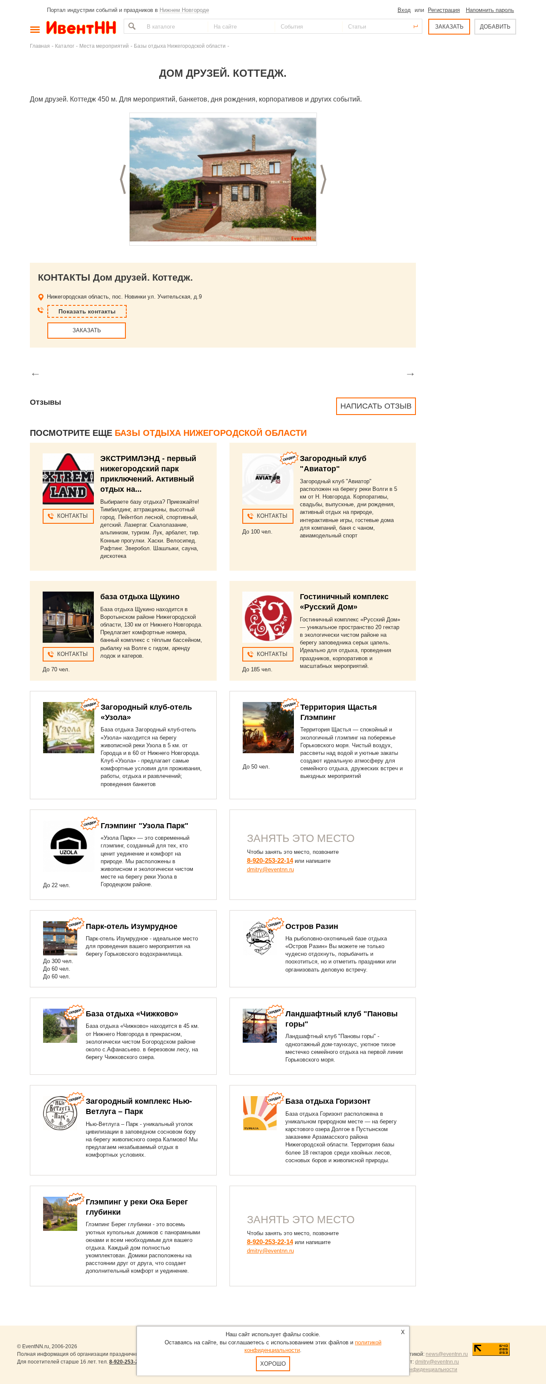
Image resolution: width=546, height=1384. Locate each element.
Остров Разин (311, 926)
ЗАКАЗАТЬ (449, 26)
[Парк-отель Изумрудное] (60, 938)
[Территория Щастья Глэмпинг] (268, 727)
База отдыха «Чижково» (132, 1014)
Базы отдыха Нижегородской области (180, 46)
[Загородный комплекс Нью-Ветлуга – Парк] (60, 1113)
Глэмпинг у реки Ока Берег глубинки (137, 1207)
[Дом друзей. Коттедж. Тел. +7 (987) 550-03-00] (223, 179)
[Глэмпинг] (68, 846)
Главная (40, 46)
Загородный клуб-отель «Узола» (146, 712)
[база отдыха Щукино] (68, 617)
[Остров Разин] (260, 938)
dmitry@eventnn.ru (270, 869)
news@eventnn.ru (447, 1354)
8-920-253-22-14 (270, 860)
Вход (404, 10)
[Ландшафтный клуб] (260, 1026)
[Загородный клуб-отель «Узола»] (68, 727)
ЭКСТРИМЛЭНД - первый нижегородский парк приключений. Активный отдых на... (148, 473)
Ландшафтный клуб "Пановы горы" (341, 1019)
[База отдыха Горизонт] (260, 1113)
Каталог (64, 46)
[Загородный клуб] (267, 479)
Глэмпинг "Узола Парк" (145, 825)
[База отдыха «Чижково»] (60, 1026)
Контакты (72, 516)
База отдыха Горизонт (328, 1101)
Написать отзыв (376, 406)
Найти (131, 26)
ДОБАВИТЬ (495, 26)
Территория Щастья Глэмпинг (338, 712)
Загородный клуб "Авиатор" (333, 463)
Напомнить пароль (490, 10)
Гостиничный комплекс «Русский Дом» (344, 601)
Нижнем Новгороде (184, 10)
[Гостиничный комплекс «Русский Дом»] (267, 617)
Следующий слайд (323, 179)
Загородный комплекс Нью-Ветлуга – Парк (139, 1106)
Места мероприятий (104, 46)
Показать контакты (87, 311)
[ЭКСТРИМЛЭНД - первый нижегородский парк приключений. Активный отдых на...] (68, 479)
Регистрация (444, 10)
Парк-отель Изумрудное (131, 926)
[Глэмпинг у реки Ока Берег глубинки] (60, 1214)
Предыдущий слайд (122, 179)
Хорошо (273, 1364)
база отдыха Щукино (140, 596)
